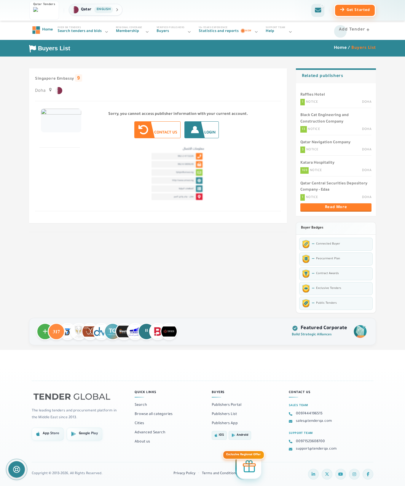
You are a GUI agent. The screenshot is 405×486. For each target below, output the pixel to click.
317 (56, 329)
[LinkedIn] (313, 474)
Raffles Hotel (312, 95)
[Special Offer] (249, 465)
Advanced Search (150, 433)
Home (340, 48)
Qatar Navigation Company (325, 143)
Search (141, 405)
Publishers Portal (226, 405)
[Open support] (16, 469)
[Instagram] (354, 474)
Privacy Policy (184, 474)
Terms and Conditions (219, 474)
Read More (336, 207)
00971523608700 (310, 442)
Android (242, 435)
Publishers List (224, 414)
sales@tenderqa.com (314, 421)
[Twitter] (327, 474)
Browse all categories (154, 414)
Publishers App (225, 423)
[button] (95, 10)
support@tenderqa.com (316, 449)
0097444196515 (309, 414)
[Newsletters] (317, 10)
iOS (221, 435)
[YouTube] (340, 474)
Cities (139, 423)
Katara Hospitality (317, 163)
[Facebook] (368, 474)
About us (142, 442)
